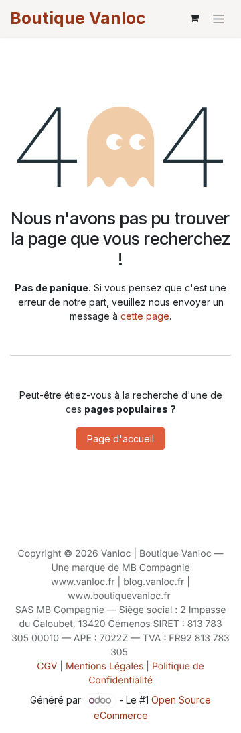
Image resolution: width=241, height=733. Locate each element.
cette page (144, 316)
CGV (47, 666)
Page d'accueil (120, 438)
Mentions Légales (105, 666)
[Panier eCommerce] (194, 18)
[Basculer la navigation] (218, 18)
